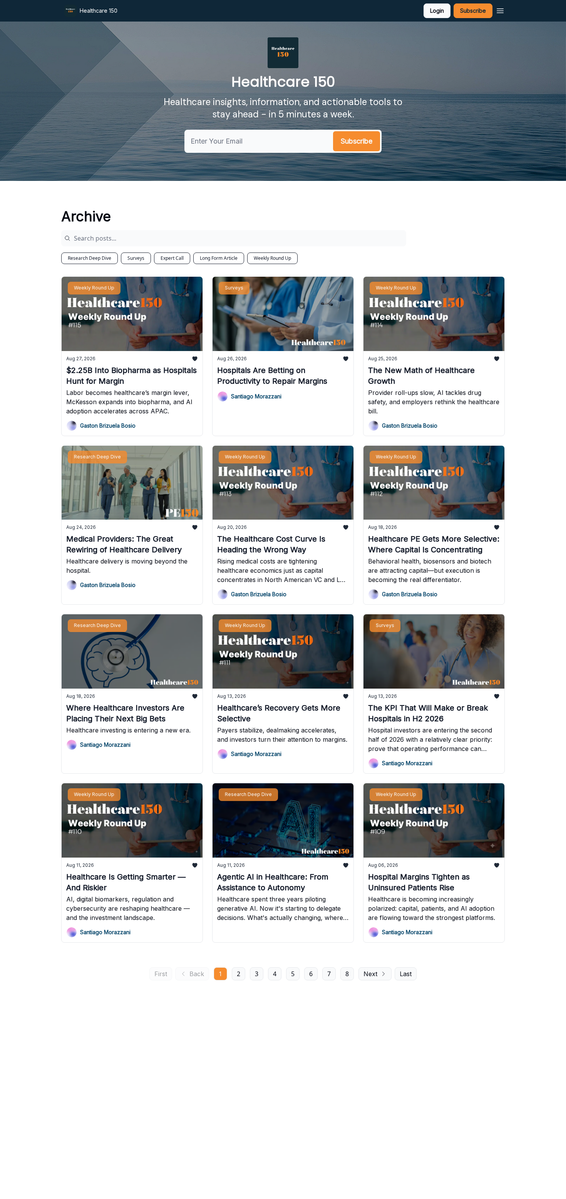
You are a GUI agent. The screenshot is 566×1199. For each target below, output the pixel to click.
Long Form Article (219, 258)
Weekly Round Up (272, 258)
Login (437, 10)
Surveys (135, 258)
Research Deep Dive (89, 258)
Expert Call (172, 258)
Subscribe (473, 10)
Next (370, 974)
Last (406, 974)
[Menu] (500, 9)
